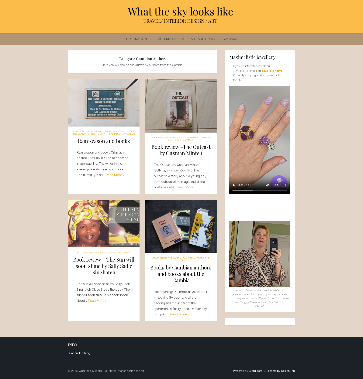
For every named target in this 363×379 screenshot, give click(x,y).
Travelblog (128, 134)
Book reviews (160, 137)
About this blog (80, 353)
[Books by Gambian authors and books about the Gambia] (181, 226)
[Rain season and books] (104, 103)
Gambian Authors (123, 131)
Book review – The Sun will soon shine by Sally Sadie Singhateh (103, 266)
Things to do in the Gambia (104, 134)
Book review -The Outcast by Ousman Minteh (181, 150)
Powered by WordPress (247, 370)
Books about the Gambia (97, 131)
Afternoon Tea (171, 39)
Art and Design (203, 39)
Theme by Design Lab (281, 370)
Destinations (137, 39)
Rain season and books (104, 141)
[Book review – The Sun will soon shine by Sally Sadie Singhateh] (104, 223)
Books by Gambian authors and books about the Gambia (181, 274)
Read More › (114, 175)
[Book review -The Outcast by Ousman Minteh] (181, 106)
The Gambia (79, 134)
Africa (77, 131)
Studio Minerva (272, 70)
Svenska (230, 39)
